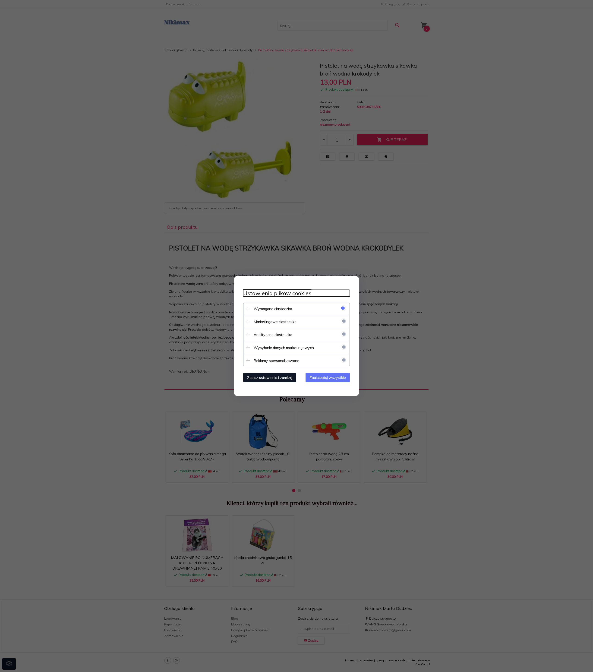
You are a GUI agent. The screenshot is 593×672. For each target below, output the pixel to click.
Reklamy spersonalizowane (276, 360)
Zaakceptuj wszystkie (327, 377)
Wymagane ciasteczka (273, 308)
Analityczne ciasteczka (273, 334)
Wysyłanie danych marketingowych (284, 347)
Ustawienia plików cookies (277, 293)
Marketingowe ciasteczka (275, 321)
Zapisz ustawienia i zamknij (269, 377)
